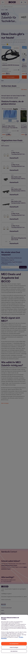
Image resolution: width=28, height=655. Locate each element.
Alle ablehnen (14, 651)
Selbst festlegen (14, 647)
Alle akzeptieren (14, 643)
